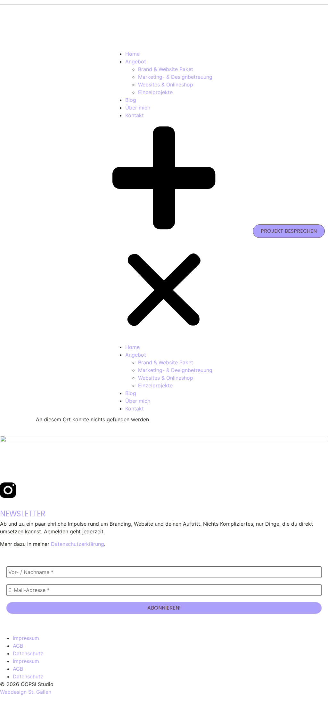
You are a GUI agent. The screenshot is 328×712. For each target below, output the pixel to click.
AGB (18, 646)
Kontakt (134, 115)
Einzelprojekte (155, 92)
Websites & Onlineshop (165, 84)
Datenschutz (28, 653)
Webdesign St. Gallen (25, 692)
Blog (130, 100)
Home (132, 54)
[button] (163, 231)
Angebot (135, 61)
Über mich (137, 107)
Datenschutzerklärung (77, 544)
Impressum (26, 638)
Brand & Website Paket (165, 69)
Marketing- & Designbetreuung (175, 77)
